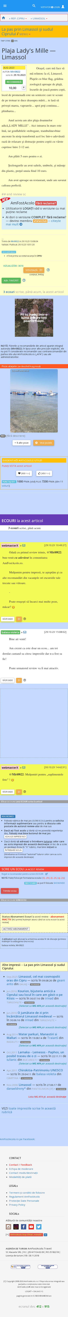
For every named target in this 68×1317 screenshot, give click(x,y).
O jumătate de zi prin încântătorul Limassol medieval (29, 1014)
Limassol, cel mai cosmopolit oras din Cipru (33, 978)
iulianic (12, 1060)
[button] (24, 619)
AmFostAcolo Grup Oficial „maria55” (26, 1235)
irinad (49, 998)
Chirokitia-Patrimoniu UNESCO (40, 1070)
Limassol (25, 1085)
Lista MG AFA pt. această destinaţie (47, 1096)
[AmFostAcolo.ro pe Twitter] (39, 1225)
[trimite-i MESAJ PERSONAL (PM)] (23, 545)
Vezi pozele (45, 442)
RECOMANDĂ (14, 81)
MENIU (24, 34)
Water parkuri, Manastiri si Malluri (32, 1036)
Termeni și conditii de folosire (27, 1192)
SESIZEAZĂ (32, 270)
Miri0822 (15, 71)
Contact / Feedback (20, 1164)
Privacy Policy (17, 1204)
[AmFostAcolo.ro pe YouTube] (32, 1225)
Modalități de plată (20, 1177)
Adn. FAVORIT (11, 280)
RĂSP (8, 619)
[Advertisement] (34, 723)
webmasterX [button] (10, 545)
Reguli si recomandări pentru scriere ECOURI (23, 874)
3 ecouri (9, 292)
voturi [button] (5, 485)
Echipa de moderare (21, 1168)
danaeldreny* (16, 1088)
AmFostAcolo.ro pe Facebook (17, 1139)
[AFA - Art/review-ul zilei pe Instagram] (9, 1225)
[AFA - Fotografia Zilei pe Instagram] (16, 1225)
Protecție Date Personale (24, 1200)
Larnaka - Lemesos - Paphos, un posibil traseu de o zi (35, 1054)
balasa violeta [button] (10, 632)
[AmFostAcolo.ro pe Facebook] (24, 1225)
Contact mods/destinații (23, 1172)
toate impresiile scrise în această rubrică (29, 1110)
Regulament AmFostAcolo (24, 1196)
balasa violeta (46, 1074)
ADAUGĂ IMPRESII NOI (15, 836)
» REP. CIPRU (17, 18)
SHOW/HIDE (59, 883)
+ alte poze (22, 442)
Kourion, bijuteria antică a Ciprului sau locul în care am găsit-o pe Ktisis (35, 994)
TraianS (52, 1038)
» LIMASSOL (38, 18)
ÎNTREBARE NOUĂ (13, 850)
